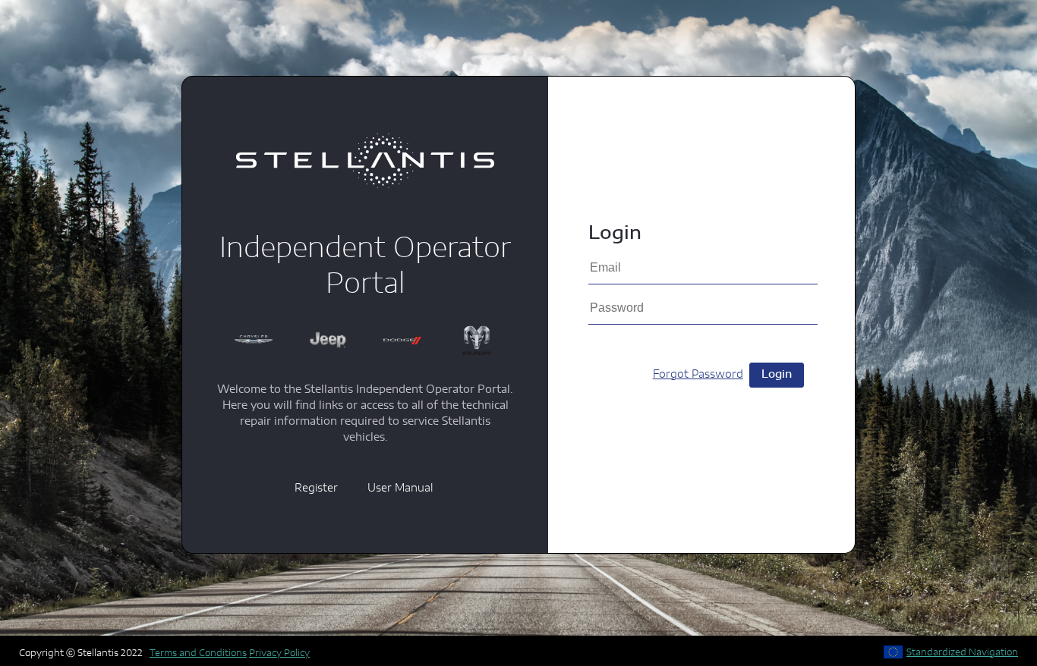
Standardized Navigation (962, 652)
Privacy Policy (279, 653)
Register (316, 488)
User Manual (400, 488)
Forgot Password (698, 374)
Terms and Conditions (198, 653)
